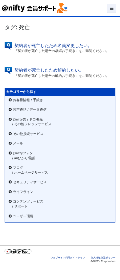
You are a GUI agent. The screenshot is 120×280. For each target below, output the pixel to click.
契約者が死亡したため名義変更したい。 (53, 45)
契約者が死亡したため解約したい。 (48, 70)
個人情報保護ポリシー (103, 257)
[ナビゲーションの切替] (111, 8)
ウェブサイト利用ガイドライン (67, 257)
